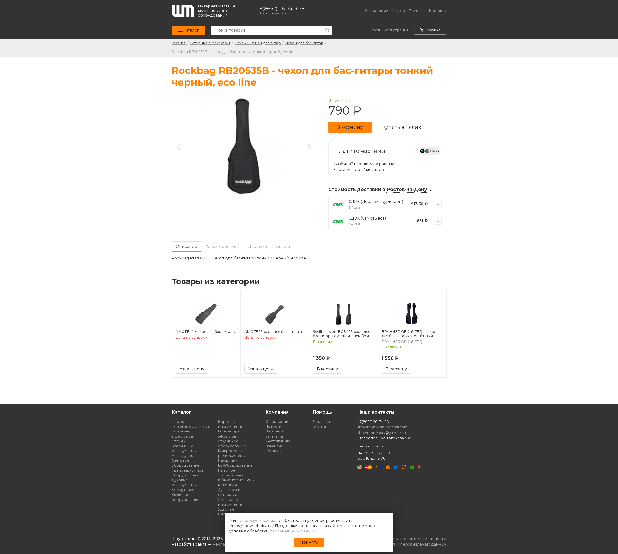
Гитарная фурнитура (190, 426)
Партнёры (274, 431)
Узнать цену (192, 369)
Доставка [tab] (257, 246)
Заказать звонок (272, 13)
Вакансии (274, 446)
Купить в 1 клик (401, 127)
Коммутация (183, 490)
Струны (178, 441)
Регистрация (396, 30)
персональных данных (293, 531)
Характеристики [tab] (222, 246)
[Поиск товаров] (327, 30)
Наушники (228, 460)
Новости (273, 426)
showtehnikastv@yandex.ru (381, 433)
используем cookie (256, 520)
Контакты (437, 11)
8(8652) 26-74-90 (280, 8)
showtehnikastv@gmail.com (382, 427)
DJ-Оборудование (235, 465)
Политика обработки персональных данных (401, 544)
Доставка (417, 11)
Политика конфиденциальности (412, 538)
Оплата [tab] (282, 246)
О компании (376, 11)
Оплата (398, 11)
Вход (375, 30)
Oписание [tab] (186, 246)
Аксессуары (183, 455)
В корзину (350, 127)
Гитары (178, 421)
